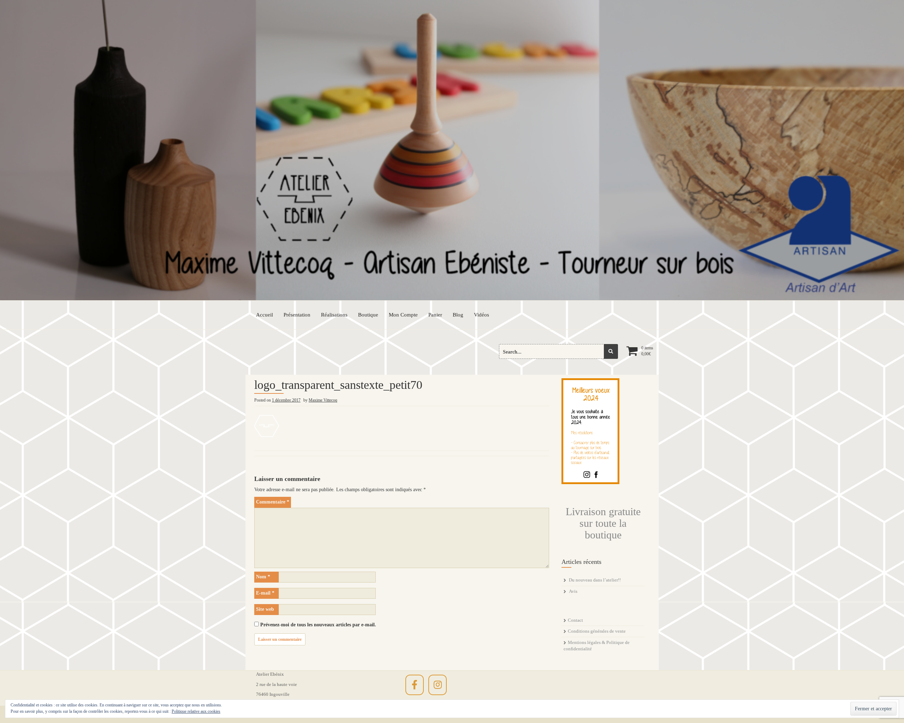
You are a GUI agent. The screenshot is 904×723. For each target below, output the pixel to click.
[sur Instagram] (437, 685)
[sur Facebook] (414, 685)
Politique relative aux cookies (196, 711)
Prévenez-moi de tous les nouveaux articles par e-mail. (318, 624)
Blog (458, 315)
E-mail (265, 593)
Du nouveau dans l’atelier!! (595, 580)
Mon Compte (403, 315)
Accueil (264, 315)
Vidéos (481, 315)
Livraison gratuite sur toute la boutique (603, 523)
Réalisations (334, 315)
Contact (575, 620)
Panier (435, 315)
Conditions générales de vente (597, 631)
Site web (265, 609)
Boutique (368, 315)
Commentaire (272, 502)
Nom (263, 576)
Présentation (297, 315)
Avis (573, 591)
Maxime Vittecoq (323, 400)
